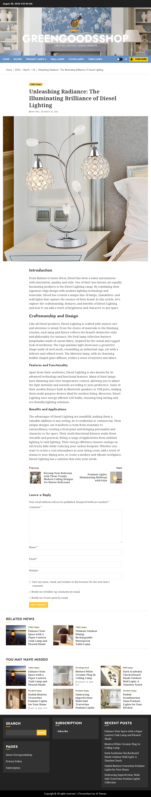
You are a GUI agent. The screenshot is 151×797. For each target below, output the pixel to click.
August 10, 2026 (85, 682)
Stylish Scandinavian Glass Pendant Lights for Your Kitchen (132, 701)
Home (6, 59)
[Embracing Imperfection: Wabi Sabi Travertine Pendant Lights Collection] (63, 699)
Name (33, 547)
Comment (35, 507)
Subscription (13, 767)
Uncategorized (82, 668)
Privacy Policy (14, 761)
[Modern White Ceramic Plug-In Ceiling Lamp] (63, 676)
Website (33, 570)
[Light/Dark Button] (120, 59)
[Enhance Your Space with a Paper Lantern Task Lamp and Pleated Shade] (16, 635)
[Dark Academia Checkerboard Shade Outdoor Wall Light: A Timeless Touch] (111, 676)
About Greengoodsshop (19, 754)
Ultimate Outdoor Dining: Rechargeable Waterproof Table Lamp (86, 637)
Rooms (18, 59)
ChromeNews (85, 793)
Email (33, 559)
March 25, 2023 (51, 112)
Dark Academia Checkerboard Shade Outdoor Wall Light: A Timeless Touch (132, 678)
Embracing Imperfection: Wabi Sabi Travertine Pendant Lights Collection (85, 703)
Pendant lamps (35, 59)
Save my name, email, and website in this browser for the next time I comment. (71, 583)
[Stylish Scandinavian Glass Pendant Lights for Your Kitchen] (111, 699)
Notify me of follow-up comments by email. (56, 591)
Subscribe (141, 59)
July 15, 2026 (36, 708)
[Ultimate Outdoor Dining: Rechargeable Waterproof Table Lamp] (63, 635)
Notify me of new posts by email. (50, 597)
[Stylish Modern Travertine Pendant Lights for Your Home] (16, 699)
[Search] (126, 59)
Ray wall (35, 112)
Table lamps (95, 59)
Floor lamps (76, 59)
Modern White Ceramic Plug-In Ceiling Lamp (86, 675)
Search (13, 723)
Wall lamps (57, 59)
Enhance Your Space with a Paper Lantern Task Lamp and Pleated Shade (37, 637)
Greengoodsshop (75, 38)
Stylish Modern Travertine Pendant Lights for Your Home (37, 699)
